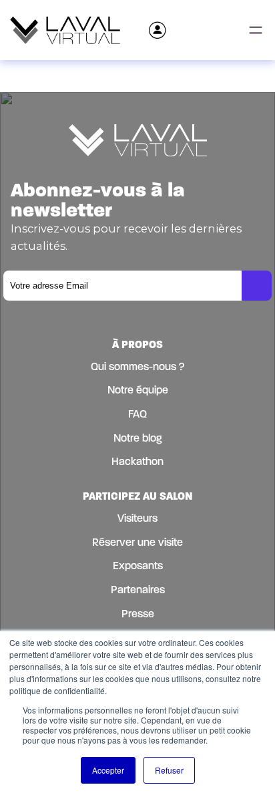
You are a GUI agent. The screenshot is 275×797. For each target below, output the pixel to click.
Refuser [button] (169, 770)
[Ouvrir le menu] (255, 30)
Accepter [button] (108, 770)
